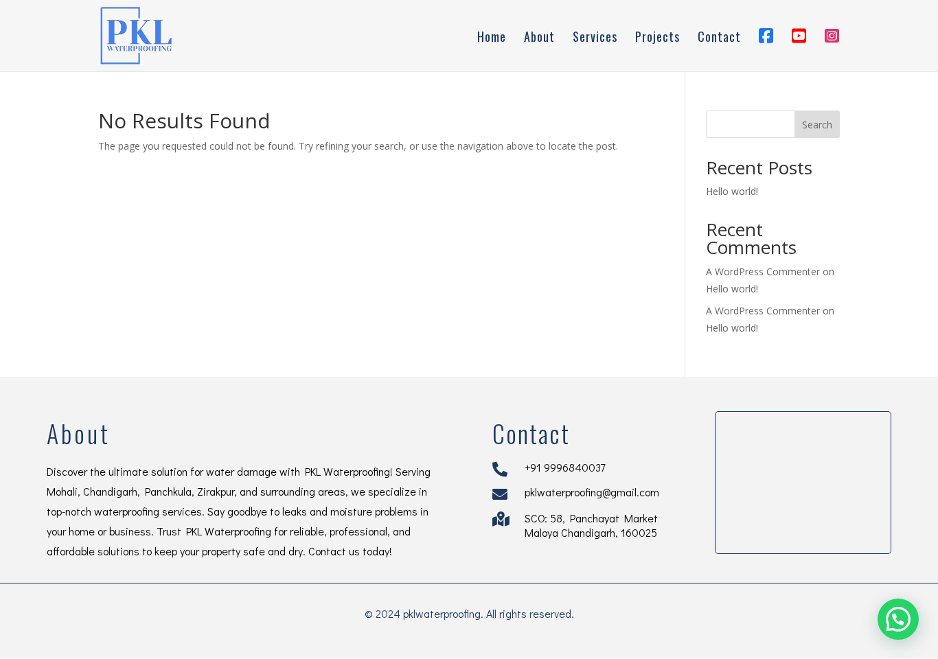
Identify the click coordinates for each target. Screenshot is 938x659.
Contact (719, 38)
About (539, 38)
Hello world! (732, 191)
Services (595, 38)
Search (817, 124)
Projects (657, 38)
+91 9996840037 (565, 467)
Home (491, 38)
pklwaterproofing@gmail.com (592, 492)
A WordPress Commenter (763, 310)
